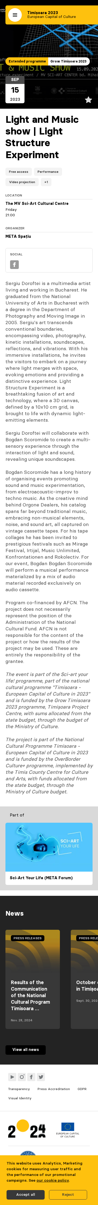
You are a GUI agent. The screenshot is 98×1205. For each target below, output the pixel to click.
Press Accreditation (54, 1089)
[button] (15, 15)
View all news (25, 1050)
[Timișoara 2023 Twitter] (41, 1077)
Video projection (22, 182)
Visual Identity (20, 1098)
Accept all (25, 1195)
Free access (18, 171)
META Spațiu (18, 237)
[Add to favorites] (88, 100)
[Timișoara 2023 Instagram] (22, 1077)
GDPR (82, 1089)
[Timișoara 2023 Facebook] (31, 1077)
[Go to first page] (26, 1129)
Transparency (19, 1089)
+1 (46, 182)
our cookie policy (52, 1180)
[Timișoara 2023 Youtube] (12, 1077)
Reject (68, 1195)
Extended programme (27, 61)
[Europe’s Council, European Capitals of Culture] (67, 1136)
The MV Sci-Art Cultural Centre (37, 204)
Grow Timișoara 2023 (68, 61)
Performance (48, 171)
